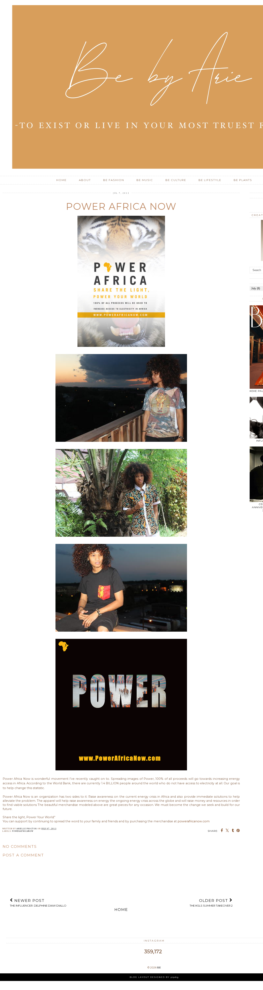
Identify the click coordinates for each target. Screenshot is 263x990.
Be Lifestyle (209, 180)
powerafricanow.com (194, 821)
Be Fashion (113, 180)
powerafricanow (22, 831)
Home (61, 180)
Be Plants (243, 180)
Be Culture (175, 180)
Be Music (144, 180)
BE (159, 967)
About (85, 180)
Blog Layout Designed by (154, 977)
